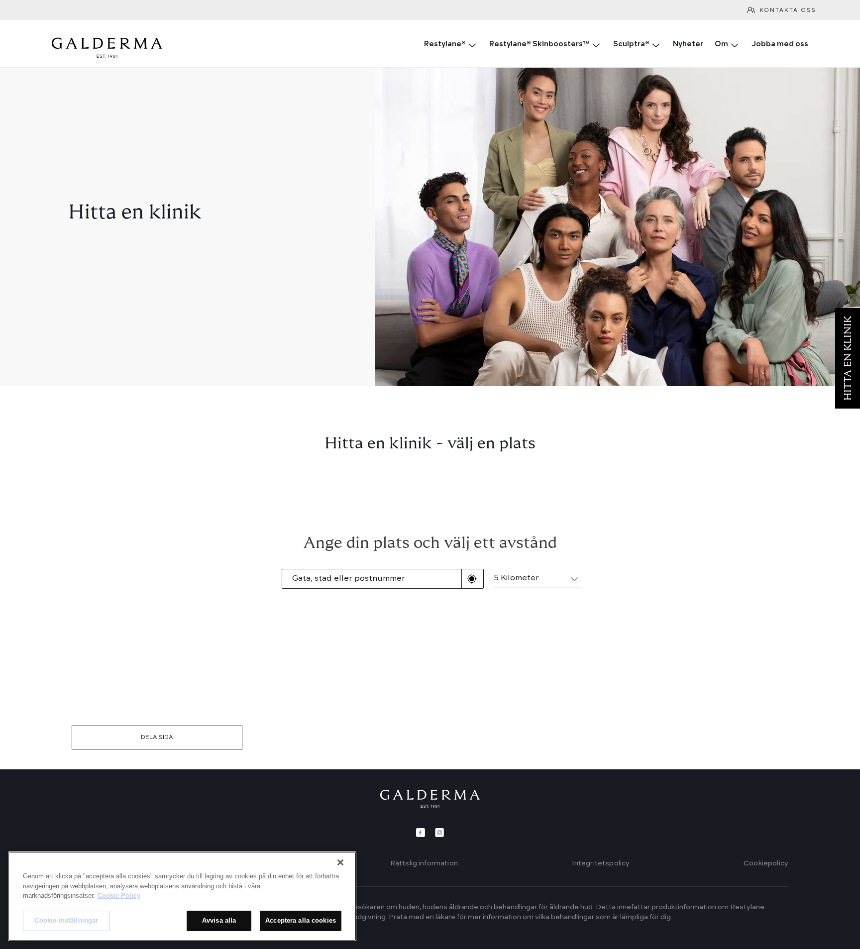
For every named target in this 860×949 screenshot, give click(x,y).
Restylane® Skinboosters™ (539, 44)
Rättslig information (424, 863)
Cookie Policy (119, 895)
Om (721, 44)
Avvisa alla (219, 920)
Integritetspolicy (601, 863)
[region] (182, 896)
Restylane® (445, 44)
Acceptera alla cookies (300, 920)
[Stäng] (340, 862)
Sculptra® (631, 44)
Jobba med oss (780, 44)
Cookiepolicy (766, 863)
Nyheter (688, 44)
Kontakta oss (787, 10)
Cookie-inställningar (67, 920)
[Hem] (430, 798)
